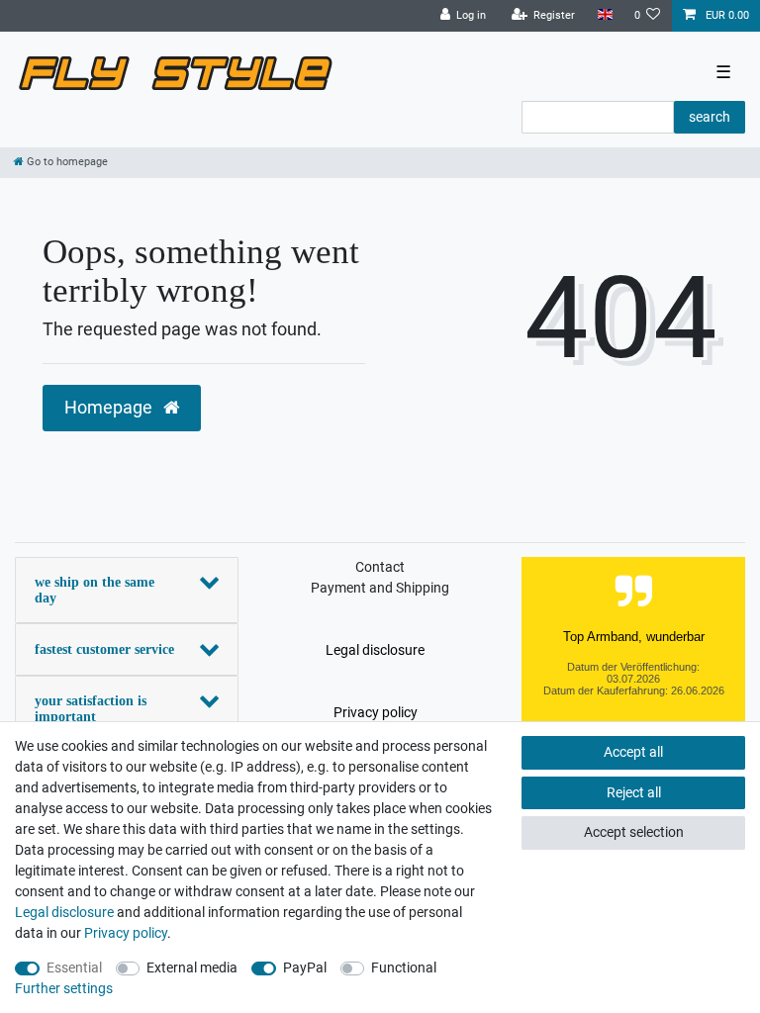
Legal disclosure (375, 650)
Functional (403, 967)
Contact (380, 567)
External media (192, 967)
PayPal (305, 967)
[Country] (604, 15)
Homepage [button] (110, 407)
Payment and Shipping (380, 588)
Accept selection (634, 832)
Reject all (634, 792)
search (709, 117)
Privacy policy (375, 712)
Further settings (64, 988)
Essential (74, 967)
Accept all (633, 752)
